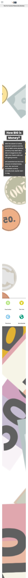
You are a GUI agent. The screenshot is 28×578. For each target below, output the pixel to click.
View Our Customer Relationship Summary (14, 6)
